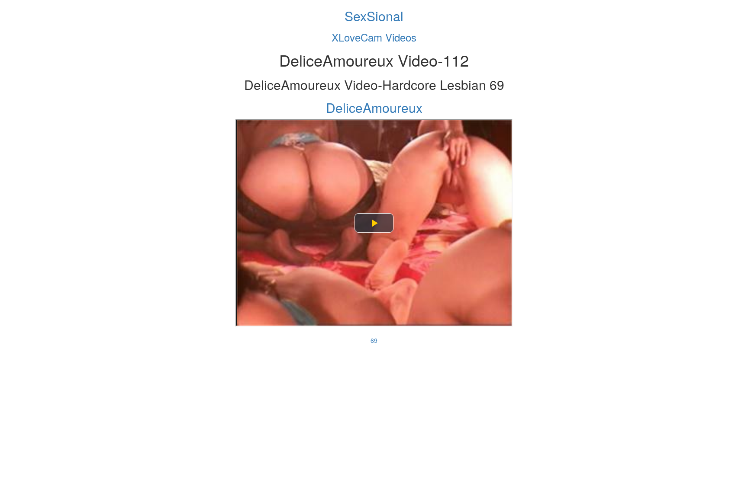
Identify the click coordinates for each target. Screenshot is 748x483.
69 (374, 340)
